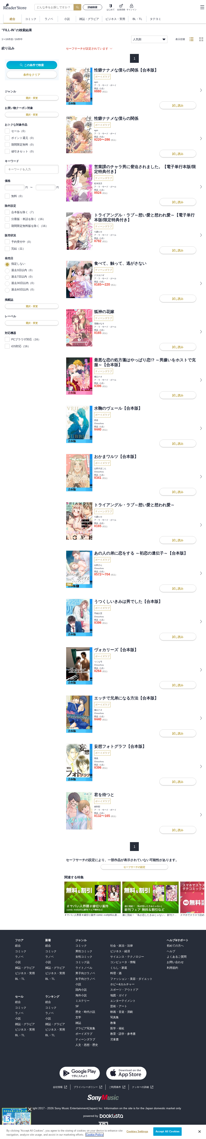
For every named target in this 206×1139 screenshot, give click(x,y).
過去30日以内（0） (23, 283)
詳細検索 (92, 7)
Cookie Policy (94, 1134)
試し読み (177, 105)
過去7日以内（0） (22, 276)
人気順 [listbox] (137, 39)
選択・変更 (32, 98)
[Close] (199, 1131)
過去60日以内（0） (23, 289)
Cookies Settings (137, 1131)
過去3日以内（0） (22, 270)
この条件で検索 (34, 65)
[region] (103, 1132)
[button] (143, 1087)
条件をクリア (31, 74)
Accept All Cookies (167, 1131)
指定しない (18, 263)
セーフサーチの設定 (134, 867)
